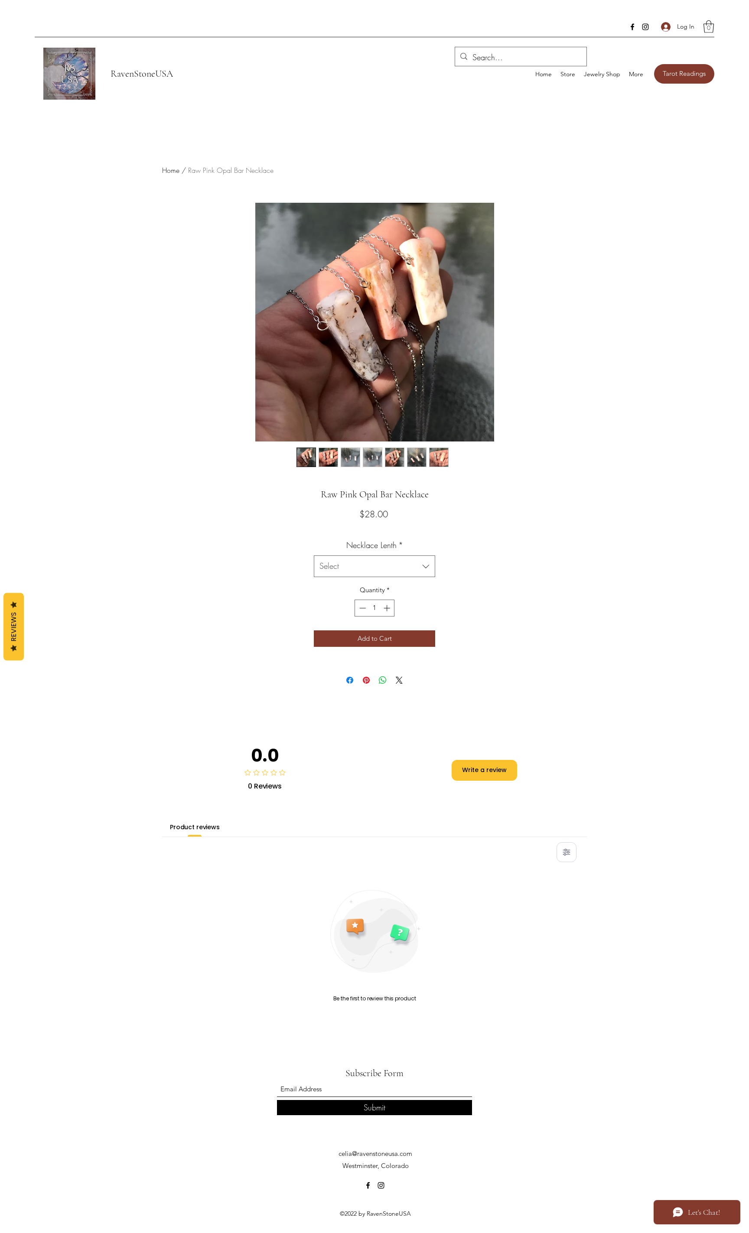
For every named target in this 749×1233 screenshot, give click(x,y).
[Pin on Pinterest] (366, 680)
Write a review (484, 770)
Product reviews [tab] (195, 827)
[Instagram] (645, 27)
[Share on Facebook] (350, 680)
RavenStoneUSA (142, 73)
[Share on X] (399, 680)
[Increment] (388, 608)
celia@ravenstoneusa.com (375, 1153)
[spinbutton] (375, 608)
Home (170, 170)
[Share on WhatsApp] (383, 680)
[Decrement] (362, 608)
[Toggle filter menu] (566, 852)
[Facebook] (632, 27)
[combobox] (374, 566)
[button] (708, 26)
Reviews (14, 627)
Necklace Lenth (374, 545)
